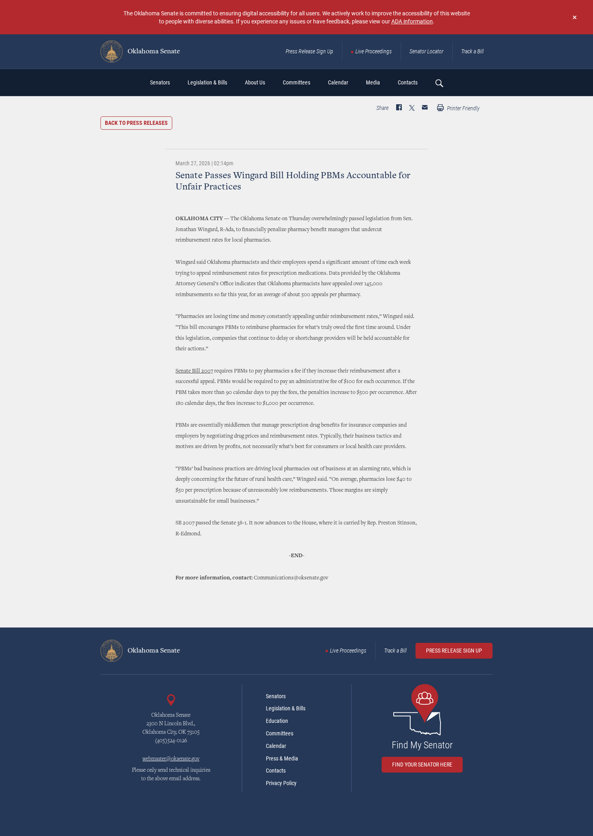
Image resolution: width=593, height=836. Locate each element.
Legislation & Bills (285, 708)
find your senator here (422, 764)
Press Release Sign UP (454, 650)
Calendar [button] (338, 82)
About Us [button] (255, 82)
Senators (276, 696)
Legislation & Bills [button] (207, 82)
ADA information (412, 21)
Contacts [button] (408, 82)
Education (277, 721)
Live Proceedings (373, 51)
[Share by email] (424, 108)
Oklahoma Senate (153, 51)
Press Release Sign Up (309, 51)
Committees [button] (296, 82)
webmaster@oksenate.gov (170, 759)
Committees (279, 733)
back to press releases (136, 123)
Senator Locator (426, 51)
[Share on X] (411, 108)
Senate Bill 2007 (194, 371)
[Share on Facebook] (399, 108)
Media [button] (373, 82)
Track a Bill (472, 51)
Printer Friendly (463, 108)
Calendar (276, 746)
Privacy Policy (281, 783)
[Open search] (439, 83)
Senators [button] (160, 82)
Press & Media (282, 758)
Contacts (276, 770)
